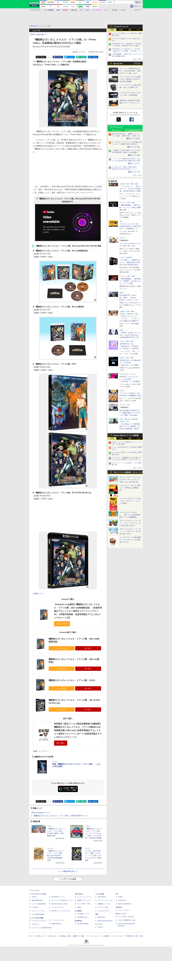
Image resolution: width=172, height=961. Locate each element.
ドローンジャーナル (38, 911)
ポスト (42, 57)
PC (81, 10)
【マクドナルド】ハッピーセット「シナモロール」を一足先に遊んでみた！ (130, 531)
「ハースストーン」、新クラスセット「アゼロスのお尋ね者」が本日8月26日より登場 (130, 188)
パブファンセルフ (123, 910)
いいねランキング (134, 130)
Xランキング (118, 127)
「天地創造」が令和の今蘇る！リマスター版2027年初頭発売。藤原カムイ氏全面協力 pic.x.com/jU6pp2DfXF (126, 152)
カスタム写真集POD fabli (126, 920)
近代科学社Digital (82, 923)
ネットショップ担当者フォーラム (62, 900)
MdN (96, 914)
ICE (117, 894)
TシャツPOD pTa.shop (126, 916)
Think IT (34, 897)
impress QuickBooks (124, 904)
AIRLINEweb (102, 897)
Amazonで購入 (61, 648)
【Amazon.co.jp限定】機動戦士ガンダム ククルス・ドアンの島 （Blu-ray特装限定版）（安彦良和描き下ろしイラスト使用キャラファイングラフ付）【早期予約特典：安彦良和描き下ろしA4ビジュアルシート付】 (78, 611)
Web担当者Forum (37, 900)
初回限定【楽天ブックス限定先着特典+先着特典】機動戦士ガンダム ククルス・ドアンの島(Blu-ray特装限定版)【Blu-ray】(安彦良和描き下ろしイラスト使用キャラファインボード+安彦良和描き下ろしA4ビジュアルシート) (78, 730)
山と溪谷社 (78, 911)
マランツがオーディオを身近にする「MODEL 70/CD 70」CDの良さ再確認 (130, 79)
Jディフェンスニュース (105, 900)
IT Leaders (35, 907)
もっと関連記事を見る (67, 871)
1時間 (112, 30)
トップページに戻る (67, 879)
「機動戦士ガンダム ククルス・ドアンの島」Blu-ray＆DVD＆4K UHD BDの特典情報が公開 (55, 855)
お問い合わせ (52, 936)
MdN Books (101, 917)
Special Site (118, 64)
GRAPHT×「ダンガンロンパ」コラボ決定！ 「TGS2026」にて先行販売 (129, 379)
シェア (59, 57)
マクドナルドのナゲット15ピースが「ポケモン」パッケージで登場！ (130, 501)
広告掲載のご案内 (64, 936)
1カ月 (138, 30)
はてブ (71, 57)
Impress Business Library (59, 904)
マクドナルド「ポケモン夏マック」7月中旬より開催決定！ (130, 488)
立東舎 (79, 907)
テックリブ (98, 924)
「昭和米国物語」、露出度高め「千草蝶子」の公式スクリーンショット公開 (130, 281)
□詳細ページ (38, 594)
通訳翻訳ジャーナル (104, 904)
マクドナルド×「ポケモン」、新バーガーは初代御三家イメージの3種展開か (130, 514)
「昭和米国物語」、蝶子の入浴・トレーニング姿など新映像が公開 (130, 207)
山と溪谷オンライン (83, 914)
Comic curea (122, 900)
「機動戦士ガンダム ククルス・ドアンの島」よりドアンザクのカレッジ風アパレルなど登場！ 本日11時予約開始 (93, 833)
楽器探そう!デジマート (84, 900)
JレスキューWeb (103, 907)
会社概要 (106, 936)
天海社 (120, 897)
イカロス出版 (99, 894)
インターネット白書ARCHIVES (41, 928)
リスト (49, 57)
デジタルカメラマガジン (39, 921)
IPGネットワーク (121, 914)
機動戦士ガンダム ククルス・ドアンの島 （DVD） (72, 680)
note (83, 57)
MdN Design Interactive (105, 921)
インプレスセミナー (57, 907)
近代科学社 (78, 921)
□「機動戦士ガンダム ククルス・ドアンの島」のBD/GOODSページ (59, 816)
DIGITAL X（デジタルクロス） (61, 911)
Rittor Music (79, 894)
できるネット (36, 924)
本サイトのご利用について (37, 936)
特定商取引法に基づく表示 (134, 936)
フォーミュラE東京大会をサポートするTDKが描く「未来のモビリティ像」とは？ (130, 71)
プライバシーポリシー (94, 936)
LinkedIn (94, 57)
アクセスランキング (120, 27)
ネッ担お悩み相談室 (38, 914)
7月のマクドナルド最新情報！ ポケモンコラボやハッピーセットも (128, 472)
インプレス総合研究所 (39, 904)
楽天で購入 (88, 648)
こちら (47, 193)
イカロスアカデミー (104, 911)
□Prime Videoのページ (40, 813)
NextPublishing (56, 923)
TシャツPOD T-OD (83, 904)
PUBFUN (119, 907)
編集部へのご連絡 (78, 936)
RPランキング (116, 130)
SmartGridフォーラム (58, 897)
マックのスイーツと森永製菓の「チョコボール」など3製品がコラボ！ (130, 539)
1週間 (129, 30)
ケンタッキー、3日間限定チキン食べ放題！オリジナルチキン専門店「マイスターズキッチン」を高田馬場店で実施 (126, 459)
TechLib (100, 927)
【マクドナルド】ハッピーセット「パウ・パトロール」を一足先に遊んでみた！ (130, 523)
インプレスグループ (117, 936)
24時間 (121, 30)
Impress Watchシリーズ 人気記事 (126, 435)
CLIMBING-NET (82, 917)
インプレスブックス (57, 920)
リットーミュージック (84, 897)
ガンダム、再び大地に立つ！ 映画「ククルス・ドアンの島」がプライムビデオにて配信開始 (93, 855)
